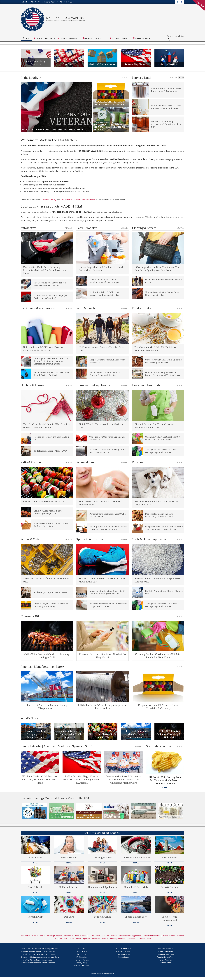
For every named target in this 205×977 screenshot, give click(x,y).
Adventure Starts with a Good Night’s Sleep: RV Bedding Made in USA (107, 592)
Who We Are (82, 951)
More (149, 938)
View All (125, 78)
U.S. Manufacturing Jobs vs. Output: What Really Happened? (69, 734)
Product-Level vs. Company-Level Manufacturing (35, 734)
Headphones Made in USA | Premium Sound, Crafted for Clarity (51, 373)
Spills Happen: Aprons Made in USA (50, 451)
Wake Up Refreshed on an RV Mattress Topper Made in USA (108, 605)
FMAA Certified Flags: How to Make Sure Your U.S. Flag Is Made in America (81, 779)
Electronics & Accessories (136, 857)
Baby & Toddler (69, 857)
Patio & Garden (169, 887)
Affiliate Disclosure (81, 965)
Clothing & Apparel (54, 936)
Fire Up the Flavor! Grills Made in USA (44, 501)
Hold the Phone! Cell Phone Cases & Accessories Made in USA (43, 349)
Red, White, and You (165, 957)
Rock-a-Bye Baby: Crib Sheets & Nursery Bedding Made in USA (104, 293)
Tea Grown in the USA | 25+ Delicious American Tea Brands (155, 349)
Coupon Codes (123, 957)
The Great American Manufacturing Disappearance (47, 707)
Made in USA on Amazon (102, 64)
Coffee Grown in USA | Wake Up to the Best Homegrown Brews (163, 361)
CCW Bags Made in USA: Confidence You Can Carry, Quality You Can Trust (157, 269)
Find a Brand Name (123, 948)
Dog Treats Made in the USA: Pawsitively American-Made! (159, 515)
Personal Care (36, 916)
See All (35, 863)
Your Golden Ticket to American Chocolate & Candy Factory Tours (165, 780)
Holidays (131, 938)
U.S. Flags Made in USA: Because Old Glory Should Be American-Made (40, 779)
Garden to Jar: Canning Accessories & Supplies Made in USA (166, 107)
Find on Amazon (123, 954)
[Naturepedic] (116, 811)
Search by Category (123, 951)
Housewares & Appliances (102, 887)
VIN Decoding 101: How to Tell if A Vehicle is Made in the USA (50, 284)
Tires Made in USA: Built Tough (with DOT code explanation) (51, 296)
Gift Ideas (141, 938)
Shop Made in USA (165, 948)
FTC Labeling (81, 957)
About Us (81, 948)
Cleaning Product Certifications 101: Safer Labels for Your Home (162, 438)
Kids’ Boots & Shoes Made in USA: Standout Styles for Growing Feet (105, 281)
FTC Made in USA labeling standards (78, 199)
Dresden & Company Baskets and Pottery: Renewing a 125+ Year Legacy (163, 373)
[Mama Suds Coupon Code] (143, 811)
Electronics (68, 936)
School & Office (102, 916)
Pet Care (69, 916)
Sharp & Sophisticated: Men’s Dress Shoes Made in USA (162, 293)
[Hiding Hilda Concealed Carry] (61, 811)
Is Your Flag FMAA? (136, 64)
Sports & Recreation (136, 916)
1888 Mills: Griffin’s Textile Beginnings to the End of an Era (107, 451)
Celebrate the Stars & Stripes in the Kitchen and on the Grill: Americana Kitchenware (123, 779)
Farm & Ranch (169, 857)
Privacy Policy (81, 962)
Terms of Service (82, 960)
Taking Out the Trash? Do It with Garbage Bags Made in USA (161, 451)
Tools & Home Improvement (169, 918)
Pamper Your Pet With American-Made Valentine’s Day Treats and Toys (164, 528)
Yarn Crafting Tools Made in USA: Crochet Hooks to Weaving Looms (46, 426)
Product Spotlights (165, 951)
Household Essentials (136, 887)
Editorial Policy (49, 199)
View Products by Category (35, 63)
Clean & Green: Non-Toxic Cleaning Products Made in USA (154, 426)
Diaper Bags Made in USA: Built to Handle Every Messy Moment (102, 269)
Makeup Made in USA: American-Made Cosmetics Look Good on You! (108, 528)
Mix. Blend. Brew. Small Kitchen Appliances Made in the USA (166, 90)
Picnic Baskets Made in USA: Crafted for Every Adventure (51, 525)
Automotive (35, 857)
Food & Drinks (36, 887)
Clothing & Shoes (102, 857)
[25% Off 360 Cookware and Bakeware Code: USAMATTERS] (170, 811)
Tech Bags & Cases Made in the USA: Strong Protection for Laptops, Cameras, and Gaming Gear (51, 361)
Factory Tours (165, 962)
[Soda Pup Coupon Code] (89, 811)
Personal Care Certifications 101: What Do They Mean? (102, 656)
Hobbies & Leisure (69, 887)
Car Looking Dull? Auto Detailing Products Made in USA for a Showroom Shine (45, 270)
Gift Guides (69, 64)
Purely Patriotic (169, 64)
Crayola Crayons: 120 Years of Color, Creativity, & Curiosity (51, 605)
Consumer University (165, 954)
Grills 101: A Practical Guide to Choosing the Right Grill (48, 512)
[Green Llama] (34, 811)
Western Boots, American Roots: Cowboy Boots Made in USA (104, 373)
